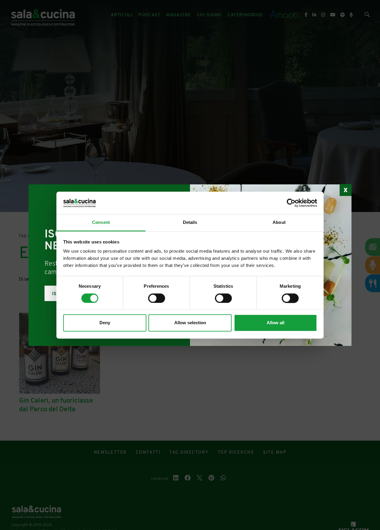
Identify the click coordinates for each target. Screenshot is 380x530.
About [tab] (279, 222)
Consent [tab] (101, 222)
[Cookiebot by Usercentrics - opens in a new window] (291, 202)
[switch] (156, 298)
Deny (104, 322)
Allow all (275, 322)
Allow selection (190, 322)
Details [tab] (190, 222)
